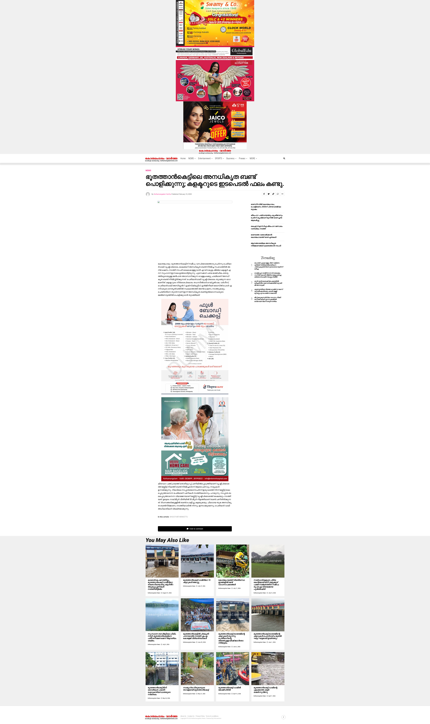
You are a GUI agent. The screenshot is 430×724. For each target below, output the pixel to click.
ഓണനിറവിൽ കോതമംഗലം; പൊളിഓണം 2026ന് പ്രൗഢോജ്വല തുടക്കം (266, 206)
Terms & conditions (212, 716)
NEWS (191, 158)
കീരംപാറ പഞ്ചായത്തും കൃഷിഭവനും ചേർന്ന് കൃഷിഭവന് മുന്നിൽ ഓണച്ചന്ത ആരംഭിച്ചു (267, 217)
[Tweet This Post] (269, 194)
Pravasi (242, 158)
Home (183, 158)
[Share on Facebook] (264, 194)
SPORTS (218, 158)
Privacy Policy (200, 716)
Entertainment (204, 158)
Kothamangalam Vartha (162, 194)
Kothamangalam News (154, 593)
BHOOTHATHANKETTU (179, 517)
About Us (183, 716)
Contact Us (191, 716)
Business (230, 158)
